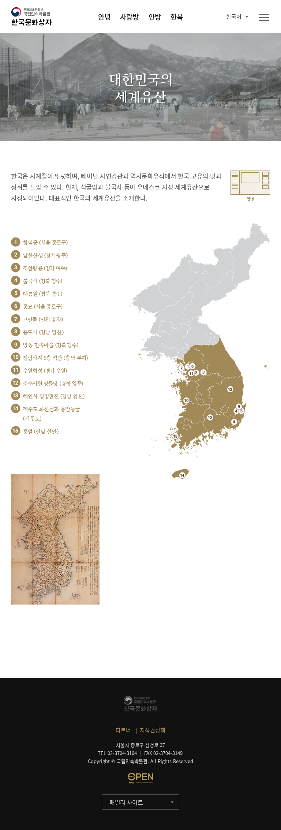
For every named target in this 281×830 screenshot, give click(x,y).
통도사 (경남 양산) (43, 332)
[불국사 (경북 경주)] (236, 410)
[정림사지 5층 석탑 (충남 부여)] (186, 400)
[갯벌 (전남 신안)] (175, 436)
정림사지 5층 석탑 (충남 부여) (55, 358)
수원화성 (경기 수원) (45, 370)
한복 (177, 17)
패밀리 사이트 (126, 802)
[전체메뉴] (264, 17)
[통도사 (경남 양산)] (234, 421)
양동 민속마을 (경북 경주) (50, 345)
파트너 (123, 730)
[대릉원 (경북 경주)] (241, 410)
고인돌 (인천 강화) (43, 319)
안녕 (104, 17)
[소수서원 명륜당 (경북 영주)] (230, 389)
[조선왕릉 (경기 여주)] (203, 372)
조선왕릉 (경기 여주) (45, 268)
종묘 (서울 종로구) (43, 306)
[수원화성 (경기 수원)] (191, 373)
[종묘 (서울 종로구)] (192, 366)
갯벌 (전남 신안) (41, 431)
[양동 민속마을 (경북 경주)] (238, 406)
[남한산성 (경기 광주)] (195, 372)
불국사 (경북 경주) (42, 281)
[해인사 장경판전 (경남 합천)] (210, 417)
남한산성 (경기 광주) (45, 255)
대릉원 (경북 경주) (42, 294)
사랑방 (129, 17)
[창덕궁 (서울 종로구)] (187, 366)
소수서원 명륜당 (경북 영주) (53, 383)
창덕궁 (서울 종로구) (45, 242)
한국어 (233, 16)
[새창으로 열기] (140, 778)
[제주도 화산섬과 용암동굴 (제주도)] (182, 475)
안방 (155, 17)
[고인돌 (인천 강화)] (181, 367)
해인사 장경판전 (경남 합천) (54, 396)
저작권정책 (152, 730)
